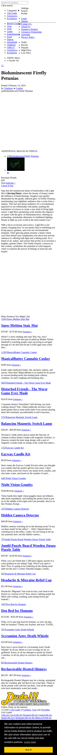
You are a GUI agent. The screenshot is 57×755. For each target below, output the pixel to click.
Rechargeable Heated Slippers (24, 669)
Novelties (45, 710)
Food (9, 37)
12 (2, 65)
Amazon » (27, 331)
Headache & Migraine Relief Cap (26, 580)
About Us (25, 26)
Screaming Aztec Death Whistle (25, 636)
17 (2, 448)
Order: (24, 42)
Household (12, 42)
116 (3, 319)
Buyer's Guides (14, 23)
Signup (24, 21)
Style (9, 29)
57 (2, 417)
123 (3, 352)
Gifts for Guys (7, 715)
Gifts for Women (22, 715)
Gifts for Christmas (15, 717)
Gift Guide (12, 13)
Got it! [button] (28, 750)
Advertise (25, 34)
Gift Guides (6, 712)
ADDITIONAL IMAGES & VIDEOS (19, 151)
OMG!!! (11, 47)
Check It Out (7, 185)
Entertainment (13, 34)
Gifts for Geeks (37, 715)
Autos (10, 31)
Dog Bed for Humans (17, 610)
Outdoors (11, 45)
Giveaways (12, 16)
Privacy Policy (28, 37)
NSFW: (10, 58)
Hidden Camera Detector (20, 515)
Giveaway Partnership (31, 32)
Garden (19, 88)
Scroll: (11, 60)
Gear (9, 26)
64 (2, 478)
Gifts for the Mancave (34, 717)
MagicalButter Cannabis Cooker (25, 359)
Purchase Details (9, 177)
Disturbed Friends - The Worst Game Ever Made (24, 391)
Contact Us (26, 24)
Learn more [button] (30, 742)
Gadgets (27, 710)
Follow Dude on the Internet (14, 707)
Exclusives (12, 18)
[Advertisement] (28, 121)
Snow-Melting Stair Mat (19, 325)
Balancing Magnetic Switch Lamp (26, 423)
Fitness (10, 39)
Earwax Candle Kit (15, 454)
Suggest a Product (29, 29)
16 (2, 604)
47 (2, 509)
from (20, 331)
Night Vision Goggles (17, 485)
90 (2, 383)
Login (24, 18)
